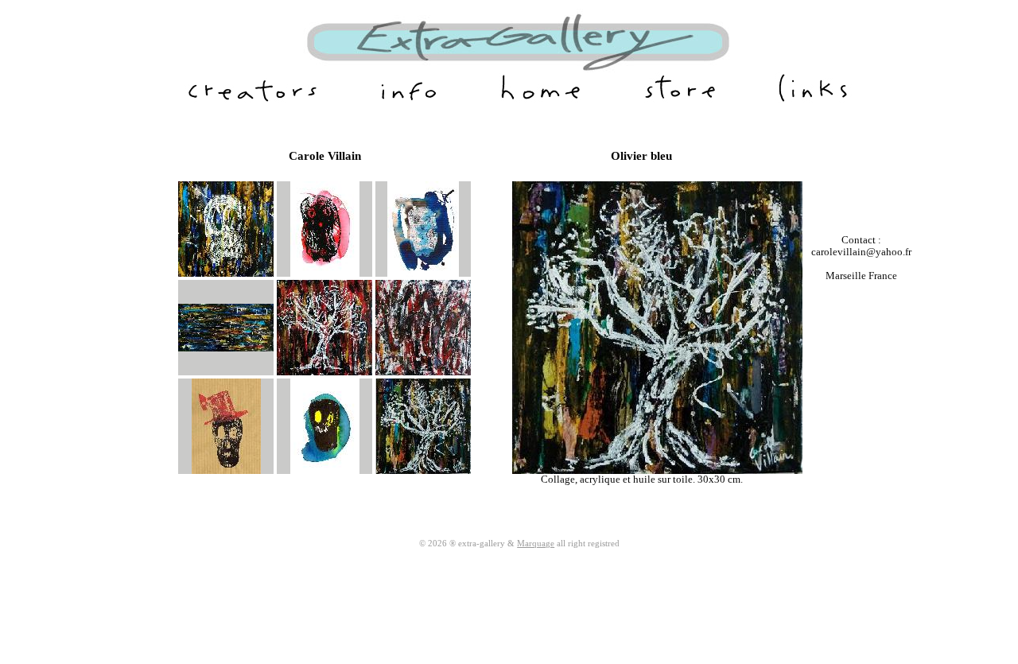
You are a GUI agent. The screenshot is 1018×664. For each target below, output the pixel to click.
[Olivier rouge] (324, 372)
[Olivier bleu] (423, 470)
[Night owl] (423, 273)
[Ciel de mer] (226, 348)
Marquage (535, 543)
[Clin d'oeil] (324, 470)
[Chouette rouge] (324, 273)
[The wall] (423, 372)
